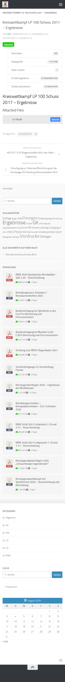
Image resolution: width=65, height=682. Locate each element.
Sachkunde (32, 232)
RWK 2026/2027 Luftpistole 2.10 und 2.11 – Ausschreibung (36, 426)
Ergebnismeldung (55, 218)
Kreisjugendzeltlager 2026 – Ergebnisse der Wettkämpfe (38, 386)
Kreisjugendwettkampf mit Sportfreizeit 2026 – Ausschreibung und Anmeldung (37, 482)
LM (4, 232)
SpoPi (59, 232)
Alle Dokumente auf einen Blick (21, 254)
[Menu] (60, 4)
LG (60, 228)
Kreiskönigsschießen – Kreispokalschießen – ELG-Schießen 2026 (36, 406)
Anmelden (8, 188)
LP (36, 134)
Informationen (45, 224)
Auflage (7, 218)
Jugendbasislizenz (10, 228)
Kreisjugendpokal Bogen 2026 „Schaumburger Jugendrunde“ (32, 462)
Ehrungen (29, 218)
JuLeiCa (20, 227)
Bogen (14, 218)
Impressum (11, 586)
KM (29, 227)
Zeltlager (45, 237)
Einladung (42, 218)
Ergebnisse (14, 223)
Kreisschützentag (40, 227)
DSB (20, 218)
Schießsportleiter (47, 232)
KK (26, 227)
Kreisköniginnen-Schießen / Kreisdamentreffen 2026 (31, 294)
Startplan (16, 237)
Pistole (18, 231)
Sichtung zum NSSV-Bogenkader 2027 (37, 350)
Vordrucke (29, 236)
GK (35, 222)
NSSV (11, 232)
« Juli (5, 641)
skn (9, 34)
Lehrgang (53, 227)
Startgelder (7, 237)
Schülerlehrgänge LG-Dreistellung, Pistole (35, 368)
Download (8, 44)
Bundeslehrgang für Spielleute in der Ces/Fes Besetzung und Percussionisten (36, 314)
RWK (24, 232)
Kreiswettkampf (25, 134)
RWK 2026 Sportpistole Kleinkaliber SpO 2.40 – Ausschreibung (35, 276)
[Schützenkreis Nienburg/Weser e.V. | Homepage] (6, 4)
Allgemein (11, 517)
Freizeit (29, 224)
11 (15, 621)
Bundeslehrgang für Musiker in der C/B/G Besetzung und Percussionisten (37, 333)
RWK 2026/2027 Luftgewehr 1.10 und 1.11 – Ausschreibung (36, 444)
